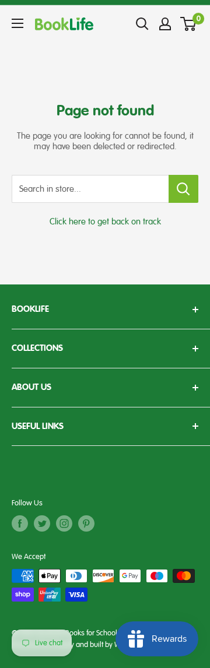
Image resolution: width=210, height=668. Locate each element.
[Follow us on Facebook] (20, 523)
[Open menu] (17, 23)
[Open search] (142, 23)
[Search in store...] (183, 189)
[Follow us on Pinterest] (86, 523)
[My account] (165, 23)
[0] (188, 24)
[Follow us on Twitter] (42, 523)
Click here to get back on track (105, 221)
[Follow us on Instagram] (64, 523)
